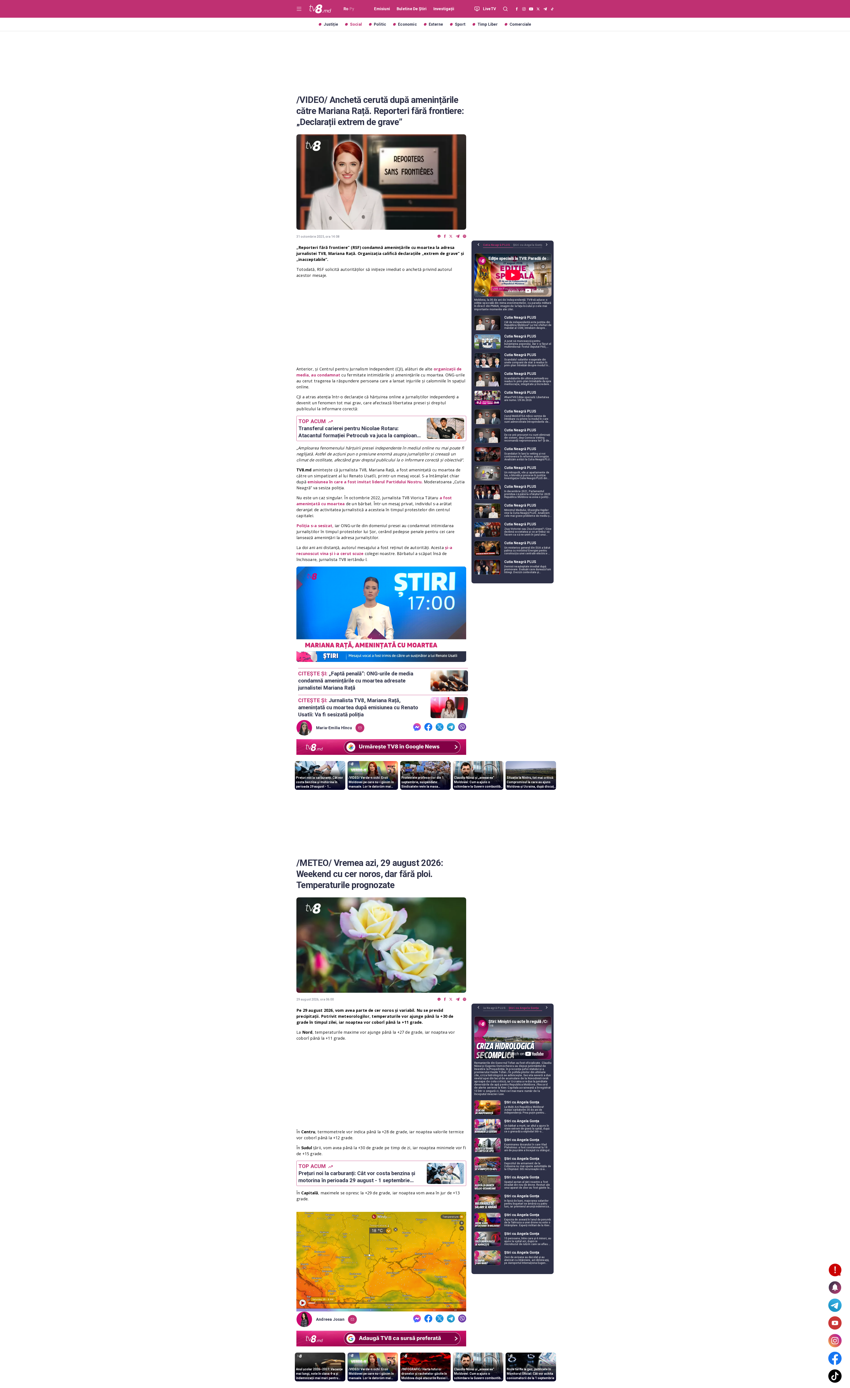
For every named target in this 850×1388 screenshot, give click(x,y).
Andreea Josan (330, 1319)
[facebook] (445, 236)
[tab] (498, 246)
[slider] (381, 658)
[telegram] (458, 236)
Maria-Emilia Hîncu (334, 728)
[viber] (464, 236)
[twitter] (450, 236)
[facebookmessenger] (439, 236)
